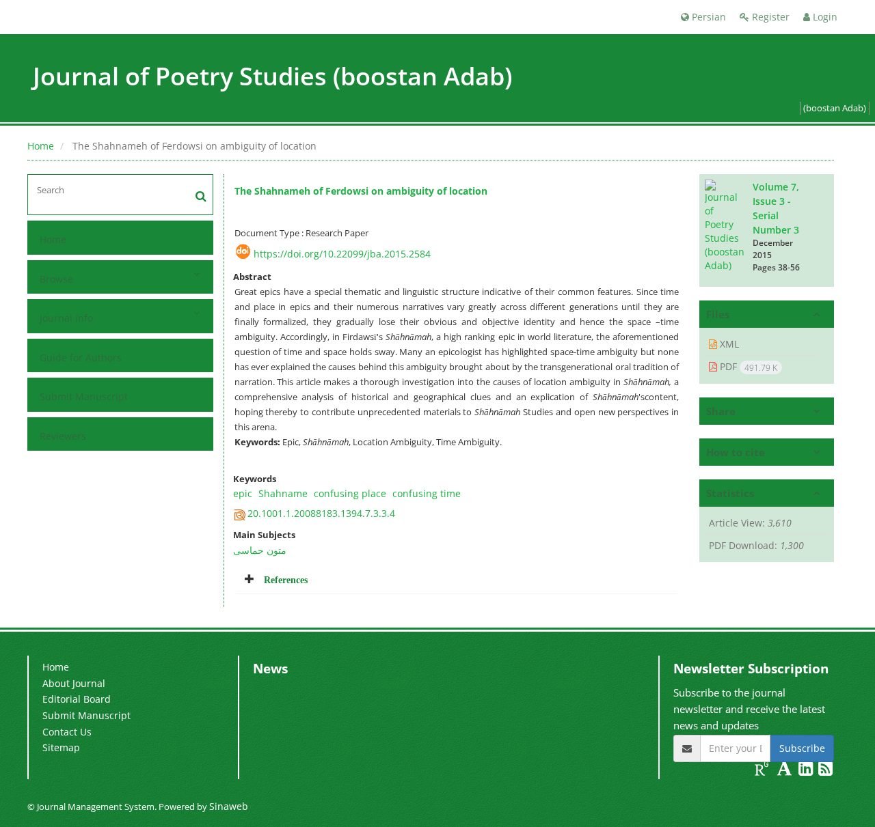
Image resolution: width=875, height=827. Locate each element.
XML (728, 343)
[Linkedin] (807, 771)
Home (40, 145)
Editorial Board (76, 698)
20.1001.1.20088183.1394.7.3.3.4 (321, 513)
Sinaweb (228, 806)
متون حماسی (259, 550)
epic (242, 493)
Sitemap (61, 747)
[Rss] (825, 771)
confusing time (426, 493)
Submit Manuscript (84, 396)
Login (823, 16)
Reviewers (63, 436)
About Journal (73, 683)
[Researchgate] (763, 771)
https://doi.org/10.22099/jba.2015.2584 (342, 253)
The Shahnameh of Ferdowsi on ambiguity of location (360, 190)
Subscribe (802, 748)
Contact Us (67, 731)
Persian (707, 16)
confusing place (350, 493)
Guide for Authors (81, 357)
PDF (747, 367)
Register (769, 16)
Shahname (283, 493)
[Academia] (786, 771)
